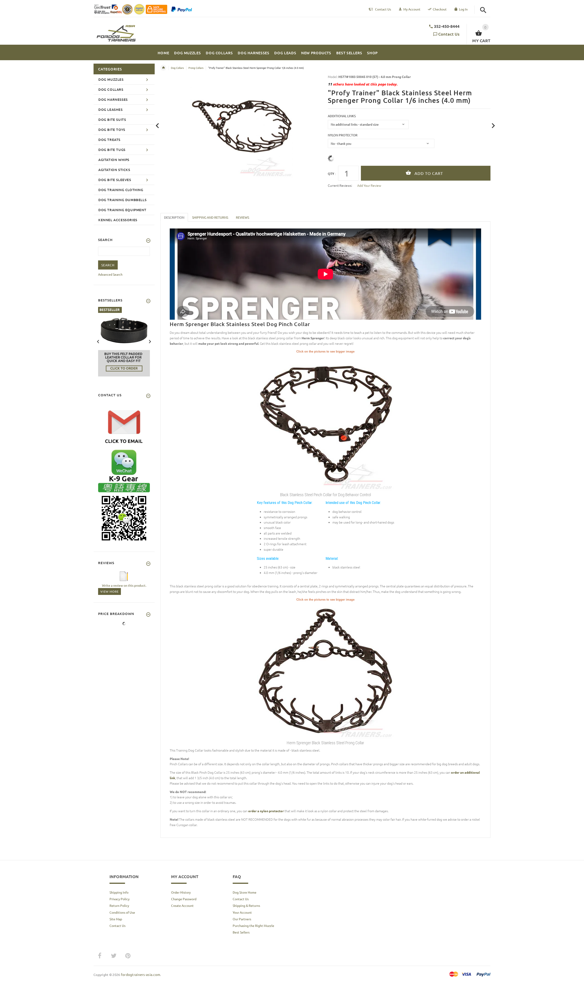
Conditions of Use (122, 912)
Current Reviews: (340, 185)
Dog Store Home (244, 892)
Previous (98, 341)
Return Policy (119, 905)
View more (109, 591)
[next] (493, 126)
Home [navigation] (163, 68)
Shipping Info (119, 892)
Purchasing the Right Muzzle (253, 925)
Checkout (440, 9)
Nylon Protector (342, 135)
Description (174, 217)
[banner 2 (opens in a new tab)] (124, 341)
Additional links (342, 116)
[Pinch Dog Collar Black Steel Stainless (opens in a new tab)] (325, 422)
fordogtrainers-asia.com (140, 974)
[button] (483, 10)
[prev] (157, 126)
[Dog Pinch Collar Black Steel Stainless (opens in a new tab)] (325, 670)
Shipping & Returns (246, 905)
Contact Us (448, 33)
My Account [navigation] (411, 9)
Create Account (182, 905)
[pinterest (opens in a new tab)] (128, 956)
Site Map (116, 919)
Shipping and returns (210, 217)
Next (149, 341)
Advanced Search (110, 274)
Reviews (242, 217)
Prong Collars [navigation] (195, 68)
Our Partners (242, 919)
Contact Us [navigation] (383, 9)
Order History (181, 892)
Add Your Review (369, 185)
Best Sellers (241, 932)
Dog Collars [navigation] (177, 68)
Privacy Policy (120, 899)
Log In (463, 9)
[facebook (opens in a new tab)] (99, 956)
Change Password (183, 899)
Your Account (242, 912)
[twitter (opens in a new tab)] (114, 956)
